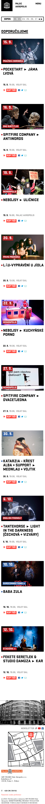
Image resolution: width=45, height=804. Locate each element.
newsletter (27, 728)
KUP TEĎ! (11, 90)
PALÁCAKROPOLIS (21, 5)
